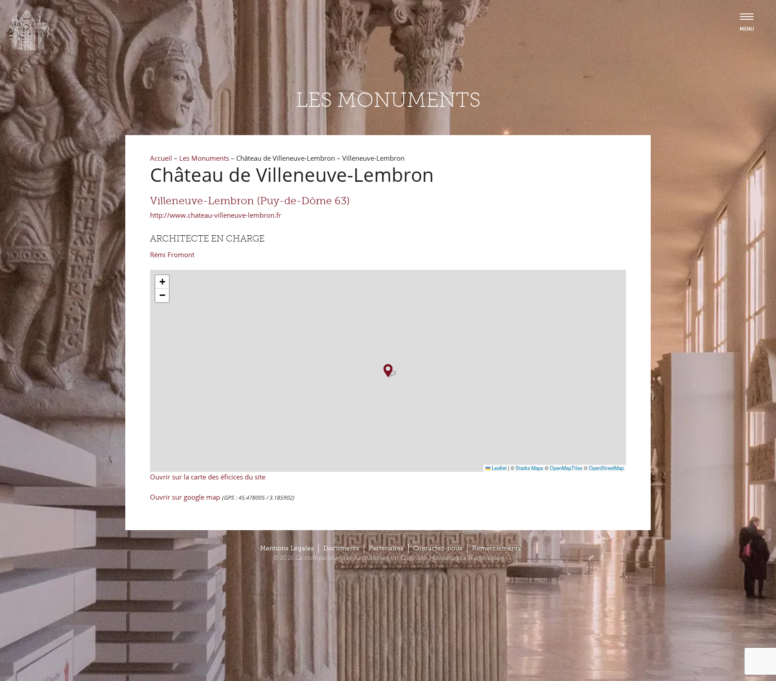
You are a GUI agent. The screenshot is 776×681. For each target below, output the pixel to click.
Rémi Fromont (172, 254)
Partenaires (386, 548)
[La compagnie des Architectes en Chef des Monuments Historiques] (29, 48)
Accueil (161, 158)
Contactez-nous (438, 548)
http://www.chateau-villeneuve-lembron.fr (215, 215)
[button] (388, 370)
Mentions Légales (287, 548)
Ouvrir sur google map (186, 496)
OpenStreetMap (606, 467)
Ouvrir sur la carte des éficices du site (207, 476)
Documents (341, 548)
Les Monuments (204, 158)
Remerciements (496, 548)
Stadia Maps (529, 467)
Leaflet (498, 467)
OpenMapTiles (566, 467)
